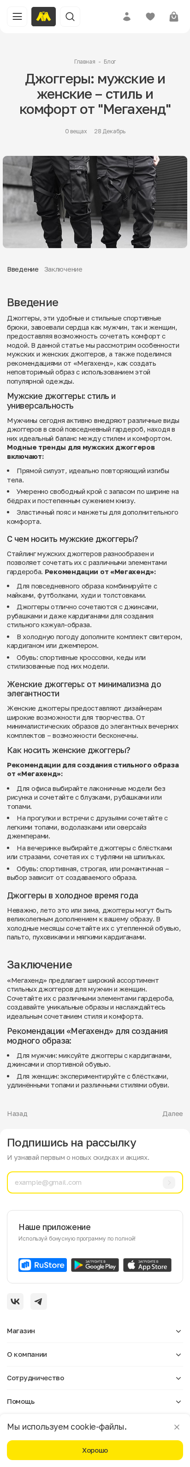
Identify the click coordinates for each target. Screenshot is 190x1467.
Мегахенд (93, 363)
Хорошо (95, 1450)
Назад (17, 1113)
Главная (84, 61)
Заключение (63, 269)
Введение (23, 269)
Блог (110, 61)
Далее (172, 1113)
